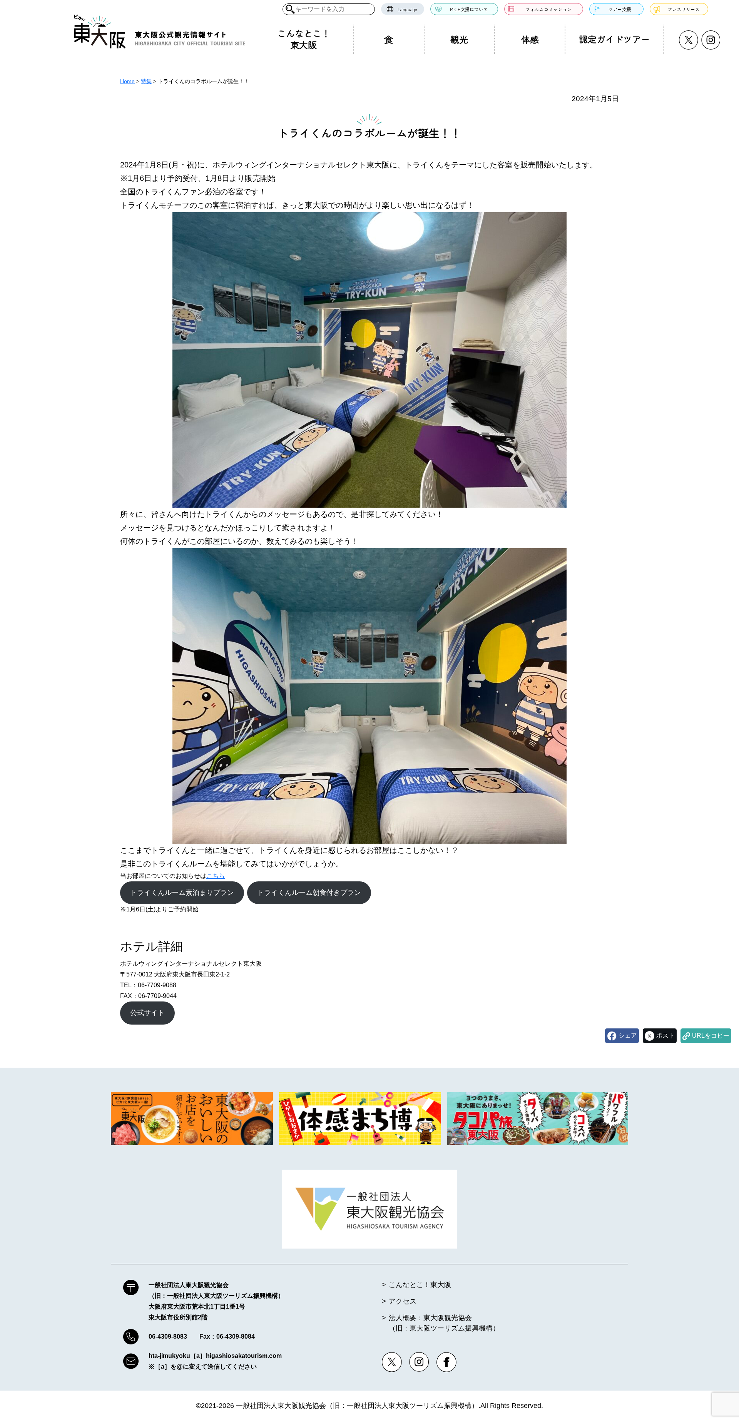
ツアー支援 (619, 9)
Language (407, 9)
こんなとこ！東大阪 (303, 39)
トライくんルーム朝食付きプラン (309, 892)
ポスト (665, 1035)
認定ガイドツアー (614, 38)
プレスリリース (683, 9)
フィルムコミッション (548, 9)
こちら (215, 876)
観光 (459, 39)
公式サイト (147, 1012)
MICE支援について (469, 9)
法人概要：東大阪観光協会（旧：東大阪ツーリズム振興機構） (444, 1323)
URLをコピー (710, 1035)
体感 (530, 39)
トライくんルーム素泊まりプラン (182, 892)
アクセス (402, 1301)
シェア (628, 1035)
